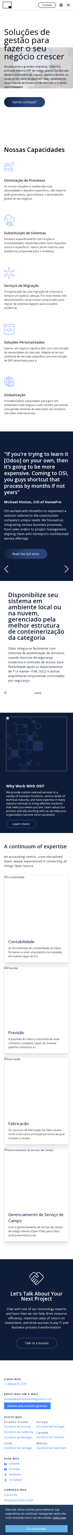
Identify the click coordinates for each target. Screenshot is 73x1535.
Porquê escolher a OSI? (18, 1500)
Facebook (15, 1474)
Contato (47, 5)
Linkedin (14, 1463)
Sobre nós (10, 1495)
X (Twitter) (15, 1480)
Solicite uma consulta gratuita (27, 1406)
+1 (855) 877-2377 (15, 1384)
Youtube (14, 1469)
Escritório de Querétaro (51, 1448)
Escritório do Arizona (17, 1426)
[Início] (7, 5)
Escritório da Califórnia (18, 1432)
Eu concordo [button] (36, 1528)
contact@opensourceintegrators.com (27, 1399)
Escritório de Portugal (50, 1426)
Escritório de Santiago (18, 1448)
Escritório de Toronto (50, 1437)
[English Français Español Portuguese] (61, 5)
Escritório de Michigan (18, 1437)
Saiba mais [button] (59, 1518)
